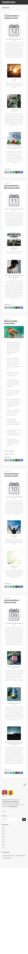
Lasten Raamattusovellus (9, 855)
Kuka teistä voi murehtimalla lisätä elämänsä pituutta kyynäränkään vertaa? (13, 374)
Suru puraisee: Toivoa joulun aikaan (14, 147)
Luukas (14, 79)
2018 (3, 844)
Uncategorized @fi (7, 858)
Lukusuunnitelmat (20, 855)
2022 (3, 833)
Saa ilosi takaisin (14, 566)
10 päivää (14, 745)
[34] (6, 437)
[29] (6, 389)
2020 (3, 839)
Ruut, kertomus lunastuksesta (14, 666)
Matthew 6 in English (9, 454)
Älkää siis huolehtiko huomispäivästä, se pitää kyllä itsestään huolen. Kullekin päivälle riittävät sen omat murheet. (13, 442)
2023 (3, 830)
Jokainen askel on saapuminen (14, 703)
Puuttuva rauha (14, 110)
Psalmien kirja (14, 536)
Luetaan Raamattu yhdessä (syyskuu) (14, 623)
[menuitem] (10, 811)
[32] (6, 417)
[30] (6, 398)
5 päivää (14, 149)
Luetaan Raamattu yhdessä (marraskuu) (14, 209)
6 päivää (14, 249)
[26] (6, 356)
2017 (3, 847)
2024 (3, 828)
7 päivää (14, 111)
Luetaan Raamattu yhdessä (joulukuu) (14, 39)
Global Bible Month (13, 806)
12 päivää (14, 81)
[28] (6, 378)
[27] (6, 371)
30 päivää (14, 210)
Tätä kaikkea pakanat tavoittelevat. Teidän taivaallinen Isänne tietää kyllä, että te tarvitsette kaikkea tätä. (13, 423)
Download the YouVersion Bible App (10, 801)
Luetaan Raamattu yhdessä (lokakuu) (14, 497)
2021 (3, 836)
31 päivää (14, 40)
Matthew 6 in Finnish (9, 450)
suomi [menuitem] (4, 811)
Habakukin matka (14, 248)
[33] (6, 428)
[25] (6, 341)
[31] (6, 408)
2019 (3, 841)
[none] (10, 811)
